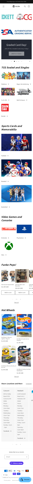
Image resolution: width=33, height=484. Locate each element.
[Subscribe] (27, 457)
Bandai (3, 116)
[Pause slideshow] (30, 61)
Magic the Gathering (23, 84)
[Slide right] (20, 299)
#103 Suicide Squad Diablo (7, 284)
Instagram (29, 383)
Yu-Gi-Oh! (4, 100)
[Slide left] (13, 299)
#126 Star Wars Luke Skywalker (20, 285)
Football (3, 156)
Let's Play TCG (9, 477)
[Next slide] (22, 61)
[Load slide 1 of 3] (14, 61)
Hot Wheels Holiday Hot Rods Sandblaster (24, 370)
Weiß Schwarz (21, 100)
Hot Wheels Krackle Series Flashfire (23, 339)
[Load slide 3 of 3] (19, 61)
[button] (3, 6)
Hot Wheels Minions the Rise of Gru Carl (8, 366)
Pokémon (4, 84)
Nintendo (4, 238)
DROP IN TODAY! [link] (16, 53)
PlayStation (20, 238)
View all (16, 302)
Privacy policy (7, 480)
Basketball (4, 207)
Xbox (2, 255)
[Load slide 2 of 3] (16, 61)
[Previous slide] (11, 61)
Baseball (4, 181)
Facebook (6, 431)
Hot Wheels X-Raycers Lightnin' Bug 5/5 (6, 338)
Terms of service (16, 480)
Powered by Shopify (17, 477)
